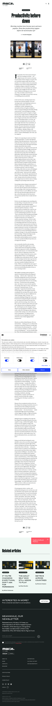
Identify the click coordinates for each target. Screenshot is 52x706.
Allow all (42, 369)
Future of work (21, 68)
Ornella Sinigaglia (27, 34)
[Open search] (46, 3)
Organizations (26, 10)
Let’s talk (44, 601)
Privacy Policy (19, 643)
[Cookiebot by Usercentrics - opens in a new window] (41, 335)
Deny (9, 369)
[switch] (20, 361)
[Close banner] (49, 335)
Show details (45, 365)
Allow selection (26, 369)
